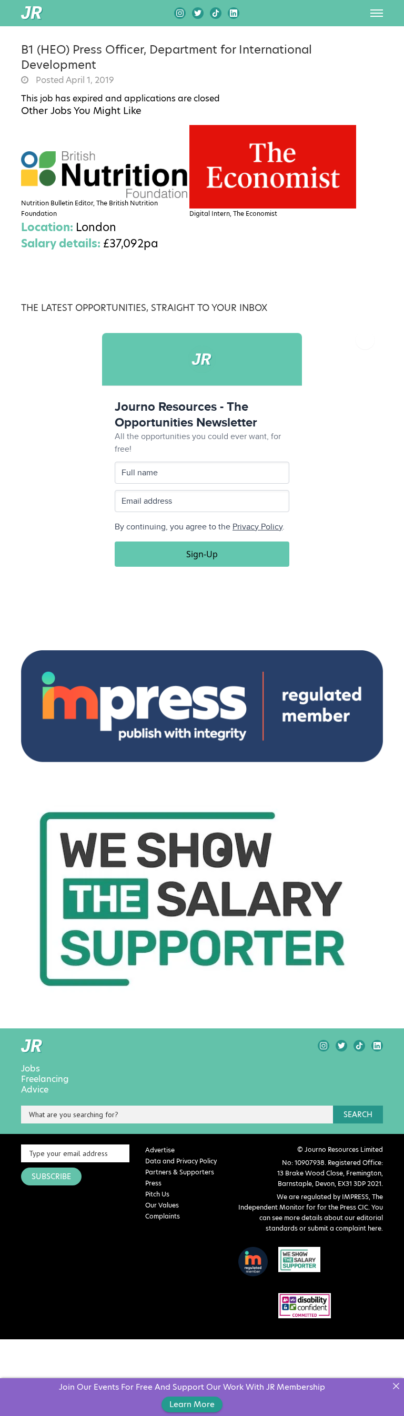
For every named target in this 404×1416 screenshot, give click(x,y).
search (358, 1114)
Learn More (192, 1404)
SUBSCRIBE (51, 1176)
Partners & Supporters (179, 1172)
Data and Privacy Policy (181, 1161)
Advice (34, 1090)
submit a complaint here (344, 1228)
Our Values (162, 1205)
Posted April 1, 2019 (74, 80)
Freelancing (45, 1079)
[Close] (396, 1386)
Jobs (30, 1069)
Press (153, 1183)
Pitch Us (157, 1194)
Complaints (162, 1216)
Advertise (160, 1150)
